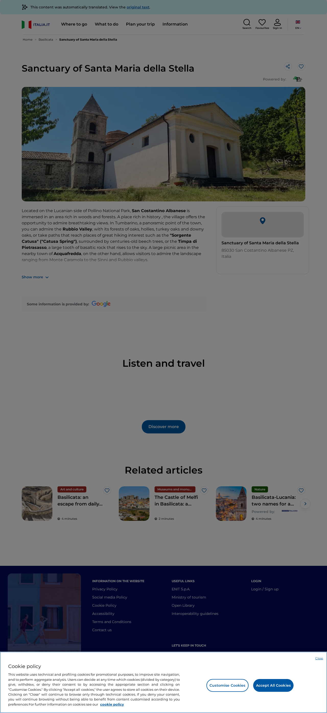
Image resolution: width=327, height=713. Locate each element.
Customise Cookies (227, 685)
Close (319, 658)
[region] (163, 682)
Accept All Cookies (273, 685)
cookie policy (112, 704)
